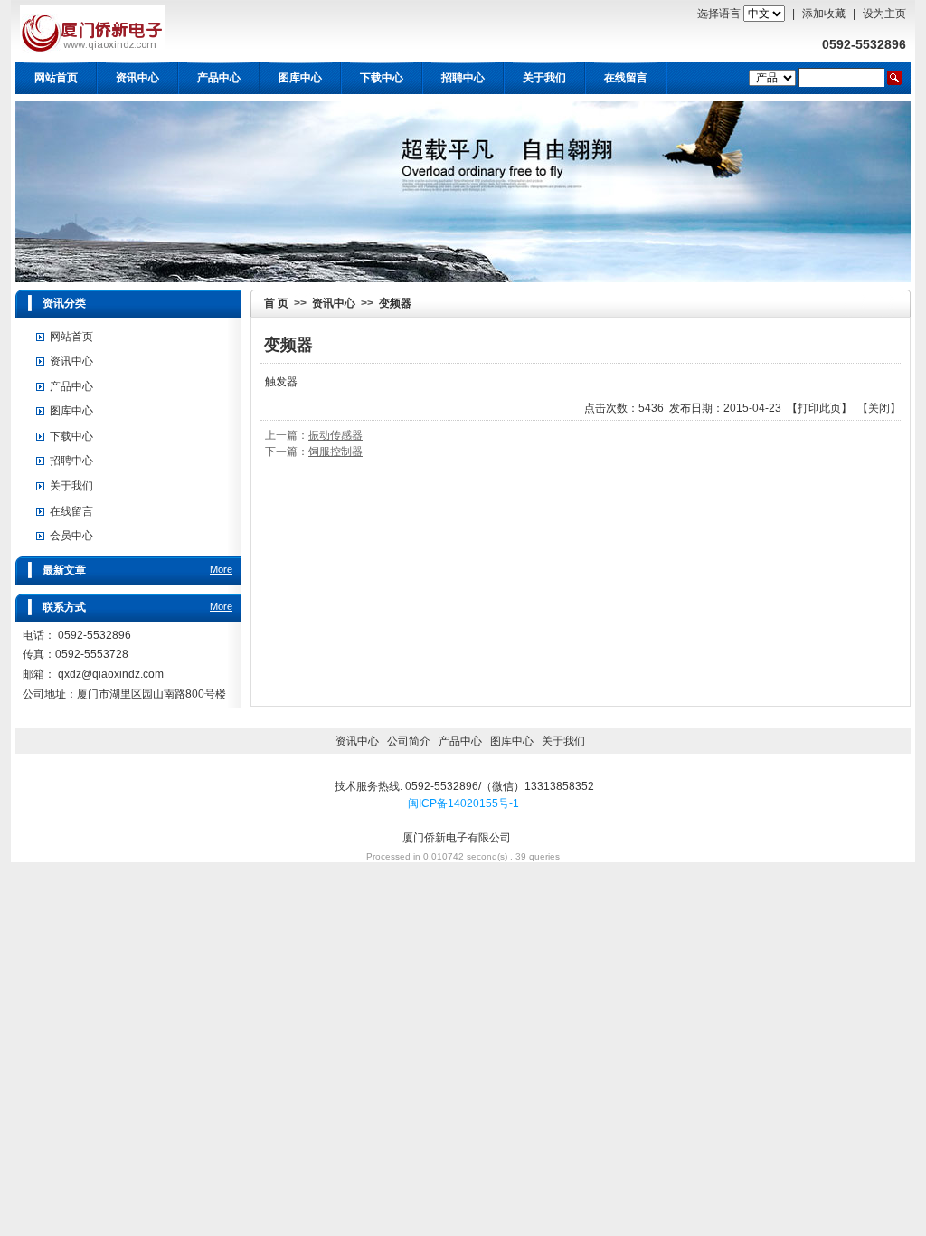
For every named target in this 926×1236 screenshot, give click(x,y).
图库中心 (300, 77)
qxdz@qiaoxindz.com (111, 674)
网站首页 (56, 77)
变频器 (395, 303)
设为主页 (884, 13)
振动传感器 (335, 435)
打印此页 (819, 408)
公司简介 (408, 741)
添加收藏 (824, 13)
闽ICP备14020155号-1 (463, 803)
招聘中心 (463, 77)
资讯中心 (137, 77)
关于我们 (71, 486)
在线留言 (625, 77)
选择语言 (719, 13)
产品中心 (219, 77)
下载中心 (381, 77)
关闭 (879, 408)
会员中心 (71, 535)
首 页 (276, 303)
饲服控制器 (335, 451)
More (221, 569)
